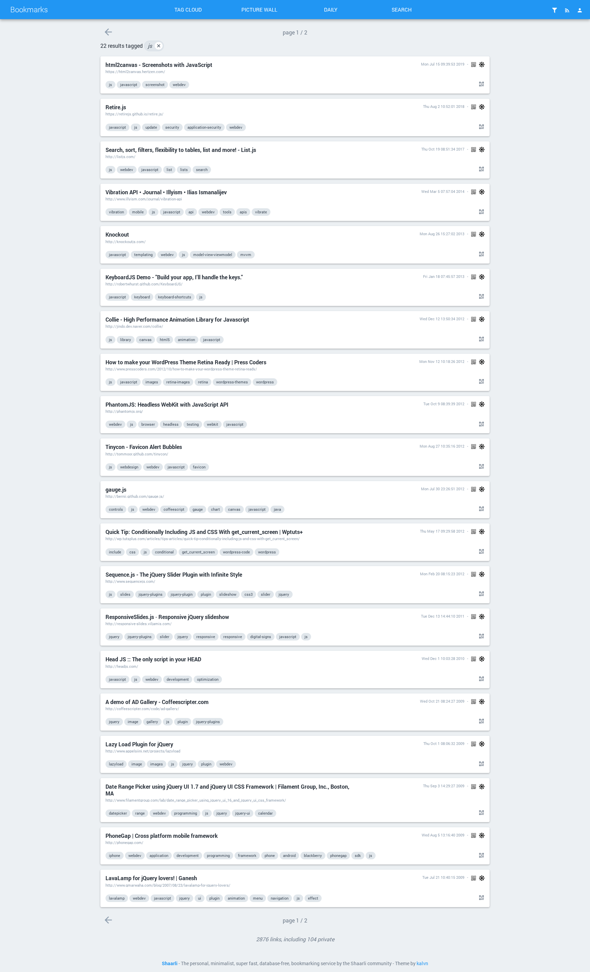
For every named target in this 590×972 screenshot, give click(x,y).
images (151, 381)
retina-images (178, 381)
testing (193, 424)
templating (143, 254)
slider (265, 594)
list (169, 169)
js (154, 45)
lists (184, 169)
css (132, 551)
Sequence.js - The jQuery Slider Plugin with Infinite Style (174, 574)
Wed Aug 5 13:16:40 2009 (443, 834)
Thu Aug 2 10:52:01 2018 (443, 106)
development (178, 679)
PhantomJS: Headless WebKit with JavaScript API (167, 404)
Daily (330, 9)
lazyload (116, 763)
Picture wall (259, 9)
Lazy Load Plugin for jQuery (139, 744)
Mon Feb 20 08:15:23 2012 (442, 573)
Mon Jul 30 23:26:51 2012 (442, 488)
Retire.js (116, 107)
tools (227, 211)
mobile (138, 211)
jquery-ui (242, 813)
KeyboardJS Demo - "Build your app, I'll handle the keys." (174, 277)
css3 (248, 594)
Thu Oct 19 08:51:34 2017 (442, 149)
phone (270, 855)
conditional (164, 551)
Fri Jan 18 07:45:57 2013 (443, 276)
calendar (265, 813)
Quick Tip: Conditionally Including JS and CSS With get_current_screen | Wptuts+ (204, 532)
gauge (198, 509)
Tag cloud (188, 9)
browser (148, 424)
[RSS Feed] (567, 10)
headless (171, 424)
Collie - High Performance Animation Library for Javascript (177, 319)
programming (185, 813)
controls (116, 509)
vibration (116, 211)
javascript (128, 84)
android (289, 855)
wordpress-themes (232, 381)
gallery (152, 721)
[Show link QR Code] (480, 84)
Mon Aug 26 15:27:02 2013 (442, 233)
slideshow (227, 594)
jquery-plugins (151, 594)
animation (186, 339)
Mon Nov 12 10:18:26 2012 (441, 361)
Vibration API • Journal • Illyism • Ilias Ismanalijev (166, 192)
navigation (280, 898)
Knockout (117, 234)
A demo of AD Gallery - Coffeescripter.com (157, 702)
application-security (204, 127)
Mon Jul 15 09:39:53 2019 (442, 64)
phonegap (338, 855)
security (172, 127)
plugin (206, 594)
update (151, 127)
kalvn (422, 963)
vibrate (261, 211)
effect (313, 898)
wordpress (265, 381)
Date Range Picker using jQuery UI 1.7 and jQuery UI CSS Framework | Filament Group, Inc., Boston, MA (227, 789)
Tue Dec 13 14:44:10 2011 (442, 616)
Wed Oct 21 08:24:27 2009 (442, 701)
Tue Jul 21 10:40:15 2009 (443, 877)
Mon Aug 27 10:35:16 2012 (442, 446)
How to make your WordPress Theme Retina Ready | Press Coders (186, 362)
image (133, 721)
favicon (199, 466)
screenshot (155, 84)
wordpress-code (236, 551)
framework (247, 855)
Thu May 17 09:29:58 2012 (442, 531)
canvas (145, 339)
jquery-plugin (182, 594)
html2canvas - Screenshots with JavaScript (159, 64)
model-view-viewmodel (212, 254)
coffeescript (174, 509)
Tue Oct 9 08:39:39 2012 (443, 403)
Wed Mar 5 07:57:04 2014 (442, 191)
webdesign (129, 466)
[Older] (108, 32)
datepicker (118, 813)
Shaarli (170, 963)
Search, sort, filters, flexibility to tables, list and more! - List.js (181, 149)
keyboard (142, 296)
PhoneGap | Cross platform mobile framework (162, 835)
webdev (179, 84)
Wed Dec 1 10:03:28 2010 (443, 658)
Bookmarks (29, 9)
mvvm (245, 254)
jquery (284, 594)
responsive (205, 636)
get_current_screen (198, 551)
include (115, 551)
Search (402, 9)
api (191, 211)
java (277, 509)
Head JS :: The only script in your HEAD (153, 659)
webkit (212, 424)
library (125, 339)
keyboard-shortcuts (174, 296)
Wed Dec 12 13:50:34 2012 (442, 318)
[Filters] (554, 10)
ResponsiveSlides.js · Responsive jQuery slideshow (167, 617)
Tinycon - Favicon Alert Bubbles (144, 446)
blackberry (313, 855)
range (140, 813)
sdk (358, 855)
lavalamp (117, 898)
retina (203, 381)
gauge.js (116, 489)
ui (199, 898)
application (159, 855)
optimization (208, 679)
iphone (114, 855)
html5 (165, 339)
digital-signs (260, 636)
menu (258, 898)
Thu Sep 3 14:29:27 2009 (443, 785)
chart (215, 509)
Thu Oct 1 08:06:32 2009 (443, 743)
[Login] (580, 10)
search (202, 169)
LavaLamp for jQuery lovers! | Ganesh (151, 878)
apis (243, 211)
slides (125, 594)
